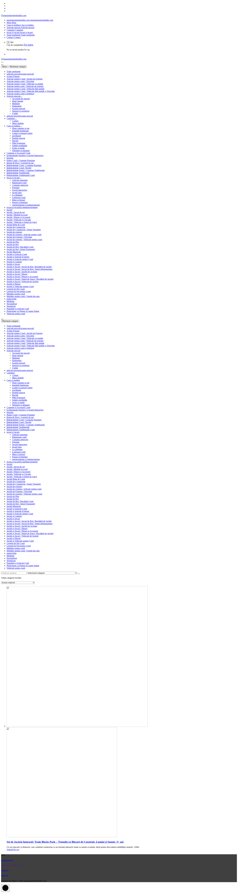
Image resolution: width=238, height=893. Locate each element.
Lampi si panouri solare (22, 133)
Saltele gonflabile (19, 145)
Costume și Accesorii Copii (18, 153)
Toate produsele (13, 71)
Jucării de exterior (14, 232)
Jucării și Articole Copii (17, 254)
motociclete (12, 299)
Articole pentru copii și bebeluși (20, 94)
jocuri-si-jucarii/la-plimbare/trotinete (22, 207)
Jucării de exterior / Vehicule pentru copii (24, 239)
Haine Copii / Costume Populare (21, 160)
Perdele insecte (18, 138)
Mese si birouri (18, 200)
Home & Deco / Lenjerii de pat (20, 163)
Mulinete (16, 103)
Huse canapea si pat (20, 128)
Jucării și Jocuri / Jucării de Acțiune (22, 271)
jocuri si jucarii (13, 178)
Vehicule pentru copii (16, 313)
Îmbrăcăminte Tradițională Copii (21, 175)
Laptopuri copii (18, 197)
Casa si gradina (13, 126)
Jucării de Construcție (16, 227)
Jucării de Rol (13, 244)
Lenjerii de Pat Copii (16, 289)
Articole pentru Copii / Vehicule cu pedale (25, 84)
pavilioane (16, 136)
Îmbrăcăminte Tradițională (18, 173)
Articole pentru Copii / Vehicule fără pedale (25, 89)
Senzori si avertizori (20, 111)
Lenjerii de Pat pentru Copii (19, 291)
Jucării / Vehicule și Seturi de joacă (22, 222)
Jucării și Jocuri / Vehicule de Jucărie (22, 281)
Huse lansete (17, 101)
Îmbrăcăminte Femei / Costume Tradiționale (26, 170)
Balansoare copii (19, 183)
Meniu (4, 67)
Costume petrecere (20, 185)
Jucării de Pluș (13, 242)
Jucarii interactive (19, 190)
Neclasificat (12, 304)
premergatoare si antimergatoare (26, 205)
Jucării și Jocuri (13, 264)
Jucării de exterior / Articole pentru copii (24, 234)
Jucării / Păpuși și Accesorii (18, 217)
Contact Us (5, 870)
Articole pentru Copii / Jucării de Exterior (25, 79)
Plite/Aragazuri (18, 143)
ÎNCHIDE (28, 45)
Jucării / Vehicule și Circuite (19, 220)
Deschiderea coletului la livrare (11, 865)
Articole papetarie (20, 180)
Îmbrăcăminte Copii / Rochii (19, 168)
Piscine (15, 140)
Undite (15, 113)
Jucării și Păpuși (14, 284)
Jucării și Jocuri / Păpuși (17, 274)
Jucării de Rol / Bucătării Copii (20, 247)
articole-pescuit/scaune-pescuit (20, 116)
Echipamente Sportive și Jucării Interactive (25, 155)
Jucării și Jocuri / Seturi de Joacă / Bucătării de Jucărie (30, 279)
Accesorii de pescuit (21, 98)
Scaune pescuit (18, 108)
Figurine (15, 187)
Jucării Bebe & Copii (16, 225)
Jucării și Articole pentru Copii (20, 259)
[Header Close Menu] (2, 64)
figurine (10, 158)
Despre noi (4, 875)
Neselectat (11, 306)
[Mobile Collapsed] (16, 119)
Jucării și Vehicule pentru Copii (20, 286)
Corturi (15, 121)
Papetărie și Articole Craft (18, 309)
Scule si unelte (18, 148)
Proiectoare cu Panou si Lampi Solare (23, 311)
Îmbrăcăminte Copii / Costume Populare (24, 165)
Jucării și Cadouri (14, 262)
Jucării (9, 210)
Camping (11, 118)
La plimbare (17, 195)
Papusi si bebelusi (20, 202)
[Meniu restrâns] (2, 62)
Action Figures (13, 76)
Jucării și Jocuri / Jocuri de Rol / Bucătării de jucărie (29, 267)
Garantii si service (7, 860)
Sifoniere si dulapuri (21, 150)
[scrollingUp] (5, 888)
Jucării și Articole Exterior (18, 257)
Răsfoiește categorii (18, 67)
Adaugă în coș (13, 849)
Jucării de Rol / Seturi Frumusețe (21, 249)
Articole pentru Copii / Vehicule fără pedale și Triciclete (31, 91)
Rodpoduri (16, 106)
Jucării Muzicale (14, 252)
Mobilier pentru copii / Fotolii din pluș (23, 296)
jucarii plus (17, 192)
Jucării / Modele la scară (17, 215)
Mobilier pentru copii (16, 294)
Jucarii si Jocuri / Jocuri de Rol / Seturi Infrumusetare (29, 269)
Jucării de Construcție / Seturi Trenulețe (24, 229)
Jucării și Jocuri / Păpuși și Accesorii (22, 276)
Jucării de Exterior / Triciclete (19, 237)
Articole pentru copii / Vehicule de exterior (25, 86)
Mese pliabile (18, 123)
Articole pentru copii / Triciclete (20, 81)
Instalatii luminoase (20, 131)
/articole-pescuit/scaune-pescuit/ (20, 74)
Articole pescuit (13, 96)
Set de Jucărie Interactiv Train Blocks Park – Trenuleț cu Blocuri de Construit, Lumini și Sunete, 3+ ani (65, 841)
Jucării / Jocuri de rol (16, 212)
